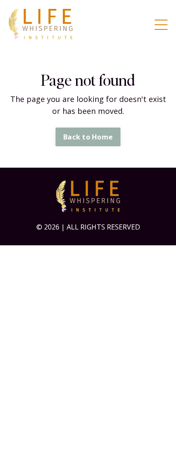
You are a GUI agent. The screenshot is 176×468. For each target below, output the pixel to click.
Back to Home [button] (88, 137)
